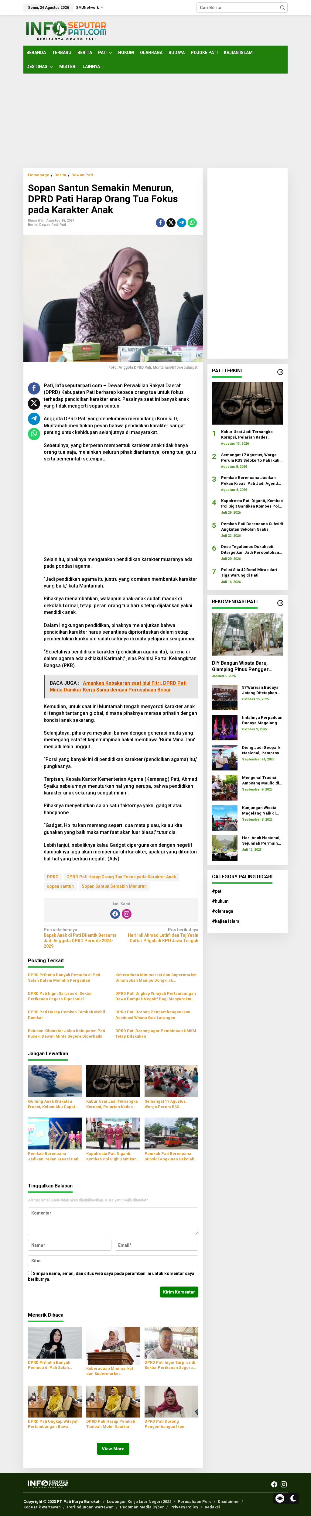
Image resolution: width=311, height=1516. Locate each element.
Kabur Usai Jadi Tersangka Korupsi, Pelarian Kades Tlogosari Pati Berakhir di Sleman (112, 1104)
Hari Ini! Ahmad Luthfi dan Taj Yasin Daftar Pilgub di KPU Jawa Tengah (163, 935)
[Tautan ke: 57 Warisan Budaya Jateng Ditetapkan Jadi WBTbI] (225, 696)
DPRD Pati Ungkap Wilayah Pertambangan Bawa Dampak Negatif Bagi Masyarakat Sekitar (155, 996)
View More (113, 1449)
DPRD (53, 876)
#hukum (220, 901)
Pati (63, 225)
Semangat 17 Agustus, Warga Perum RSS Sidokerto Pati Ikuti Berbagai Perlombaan (166, 1104)
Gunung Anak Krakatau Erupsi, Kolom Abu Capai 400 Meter (51, 1104)
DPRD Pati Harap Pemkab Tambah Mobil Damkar (66, 1015)
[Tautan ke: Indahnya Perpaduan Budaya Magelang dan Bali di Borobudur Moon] (225, 727)
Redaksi (212, 1507)
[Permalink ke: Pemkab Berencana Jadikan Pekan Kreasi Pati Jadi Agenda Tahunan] (55, 1133)
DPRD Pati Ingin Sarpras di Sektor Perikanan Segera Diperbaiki (60, 996)
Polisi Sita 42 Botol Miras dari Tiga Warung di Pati (249, 572)
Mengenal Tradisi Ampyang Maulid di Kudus (260, 780)
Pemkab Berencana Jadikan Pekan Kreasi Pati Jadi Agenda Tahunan (53, 1156)
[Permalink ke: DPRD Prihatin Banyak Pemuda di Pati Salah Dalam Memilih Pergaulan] (55, 1342)
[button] (282, 7)
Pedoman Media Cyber (142, 1507)
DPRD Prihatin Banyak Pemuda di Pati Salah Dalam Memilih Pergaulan (64, 978)
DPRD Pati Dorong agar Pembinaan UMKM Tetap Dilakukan (155, 1033)
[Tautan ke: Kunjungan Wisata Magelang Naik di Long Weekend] (225, 817)
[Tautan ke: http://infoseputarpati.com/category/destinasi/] (280, 603)
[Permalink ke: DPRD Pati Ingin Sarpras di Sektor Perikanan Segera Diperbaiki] (171, 1342)
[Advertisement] (155, 120)
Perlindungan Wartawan (90, 1507)
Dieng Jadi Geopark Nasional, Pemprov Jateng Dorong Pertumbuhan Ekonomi (261, 750)
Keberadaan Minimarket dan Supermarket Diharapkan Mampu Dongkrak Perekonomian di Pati (156, 978)
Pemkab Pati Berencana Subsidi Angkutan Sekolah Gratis (169, 1156)
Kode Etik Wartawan (42, 1507)
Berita (32, 225)
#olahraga (222, 911)
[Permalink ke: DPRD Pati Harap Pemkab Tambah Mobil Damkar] (113, 1401)
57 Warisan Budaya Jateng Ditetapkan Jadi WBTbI (260, 690)
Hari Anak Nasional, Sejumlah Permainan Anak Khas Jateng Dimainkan (262, 841)
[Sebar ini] (160, 222)
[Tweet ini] (171, 222)
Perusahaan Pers (194, 1501)
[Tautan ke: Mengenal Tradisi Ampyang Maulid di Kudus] (225, 787)
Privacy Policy (184, 1507)
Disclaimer (228, 1501)
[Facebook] (115, 914)
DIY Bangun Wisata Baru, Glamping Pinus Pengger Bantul (240, 666)
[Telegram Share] (181, 222)
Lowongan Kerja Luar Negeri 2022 (139, 1501)
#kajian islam (225, 921)
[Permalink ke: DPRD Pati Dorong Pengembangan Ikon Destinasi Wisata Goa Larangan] (171, 1401)
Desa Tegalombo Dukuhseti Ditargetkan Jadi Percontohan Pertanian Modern (250, 549)
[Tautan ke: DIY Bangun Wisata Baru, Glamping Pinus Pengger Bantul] (247, 634)
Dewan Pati (48, 225)
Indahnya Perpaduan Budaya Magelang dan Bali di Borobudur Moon (262, 720)
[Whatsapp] (192, 222)
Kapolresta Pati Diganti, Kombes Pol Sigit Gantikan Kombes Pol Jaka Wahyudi (111, 1156)
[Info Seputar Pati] (65, 30)
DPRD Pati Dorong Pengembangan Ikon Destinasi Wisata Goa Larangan (152, 1015)
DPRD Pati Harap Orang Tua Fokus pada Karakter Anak (121, 876)
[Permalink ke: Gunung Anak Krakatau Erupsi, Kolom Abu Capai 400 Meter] (55, 1081)
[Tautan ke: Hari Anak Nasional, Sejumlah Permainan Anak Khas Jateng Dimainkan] (225, 847)
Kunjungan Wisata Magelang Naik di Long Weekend (259, 810)
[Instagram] (127, 914)
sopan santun (60, 886)
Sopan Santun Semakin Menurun (114, 886)
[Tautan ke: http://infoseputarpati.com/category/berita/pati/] (280, 372)
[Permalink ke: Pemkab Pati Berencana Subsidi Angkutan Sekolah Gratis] (171, 1133)
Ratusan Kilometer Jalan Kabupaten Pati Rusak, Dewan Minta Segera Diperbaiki (66, 1033)
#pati (217, 891)
